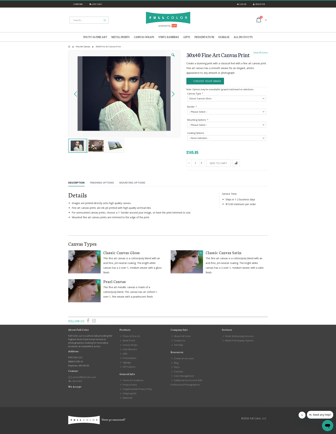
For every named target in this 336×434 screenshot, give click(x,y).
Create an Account (183, 358)
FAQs (176, 367)
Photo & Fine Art (131, 336)
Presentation (129, 358)
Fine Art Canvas (83, 46)
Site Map (178, 344)
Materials (127, 397)
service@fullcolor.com (84, 377)
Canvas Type (194, 93)
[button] (173, 58)
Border (191, 106)
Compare (78, 4)
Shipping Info (129, 393)
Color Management (183, 375)
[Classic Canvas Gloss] (84, 261)
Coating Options (195, 133)
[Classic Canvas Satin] (187, 261)
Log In (242, 4)
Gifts (124, 353)
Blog (175, 362)
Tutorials (178, 371)
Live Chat (97, 4)
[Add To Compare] (236, 163)
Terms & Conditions (132, 380)
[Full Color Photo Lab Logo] (168, 19)
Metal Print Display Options (239, 340)
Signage (126, 362)
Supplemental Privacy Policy (137, 389)
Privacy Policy (129, 384)
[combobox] (89, 20)
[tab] (79, 183)
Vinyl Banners (129, 349)
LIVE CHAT (76, 381)
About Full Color (182, 336)
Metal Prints (128, 340)
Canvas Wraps (129, 344)
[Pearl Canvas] (84, 290)
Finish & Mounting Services (239, 336)
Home (69, 46)
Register (260, 4)
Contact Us (179, 340)
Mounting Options (196, 119)
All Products (128, 366)
